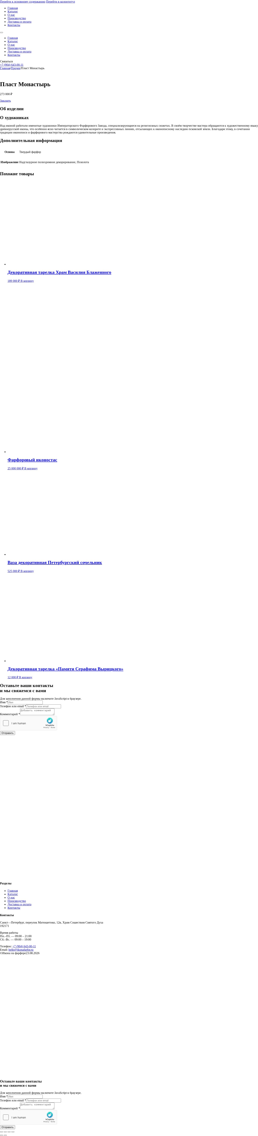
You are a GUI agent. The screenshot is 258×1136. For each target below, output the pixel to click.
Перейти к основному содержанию (22, 1)
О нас (11, 14)
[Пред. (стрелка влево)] (1, 1135)
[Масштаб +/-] (1, 1131)
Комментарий (10, 714)
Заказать (5, 100)
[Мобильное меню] (1, 32)
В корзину (27, 280)
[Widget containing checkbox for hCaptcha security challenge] (28, 723)
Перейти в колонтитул (60, 1)
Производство (17, 18)
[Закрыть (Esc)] (12, 1131)
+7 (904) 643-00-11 (11, 64)
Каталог (13, 11)
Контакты (14, 25)
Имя (4, 702)
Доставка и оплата (19, 21)
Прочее (15, 68)
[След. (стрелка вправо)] (5, 1135)
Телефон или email (13, 706)
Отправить (8, 733)
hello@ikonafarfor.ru (20, 949)
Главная (13, 8)
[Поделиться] (9, 1131)
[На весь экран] (5, 1131)
